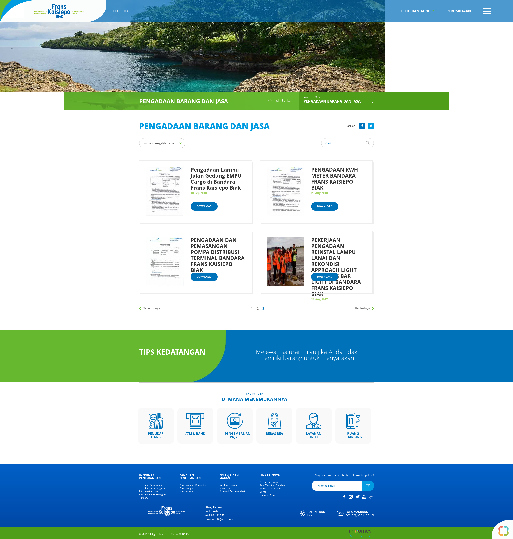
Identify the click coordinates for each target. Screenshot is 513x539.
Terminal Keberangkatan (153, 488)
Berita (279, 100)
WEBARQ (184, 534)
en (115, 11)
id (126, 11)
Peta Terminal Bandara (272, 485)
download (204, 206)
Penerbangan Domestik (192, 485)
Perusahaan (458, 10)
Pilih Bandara (415, 10)
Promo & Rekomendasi (232, 491)
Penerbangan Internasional (186, 490)
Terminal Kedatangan (151, 485)
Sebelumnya (151, 308)
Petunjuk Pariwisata (270, 488)
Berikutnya (362, 308)
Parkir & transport (270, 482)
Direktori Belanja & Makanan (230, 486)
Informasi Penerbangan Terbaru (152, 496)
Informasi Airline (148, 491)
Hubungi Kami (267, 495)
